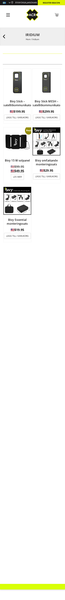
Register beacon (51, 2)
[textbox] (7, 3)
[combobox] (7, 3)
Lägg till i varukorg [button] (17, 117)
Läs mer (17, 176)
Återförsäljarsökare (26, 2)
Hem (28, 39)
